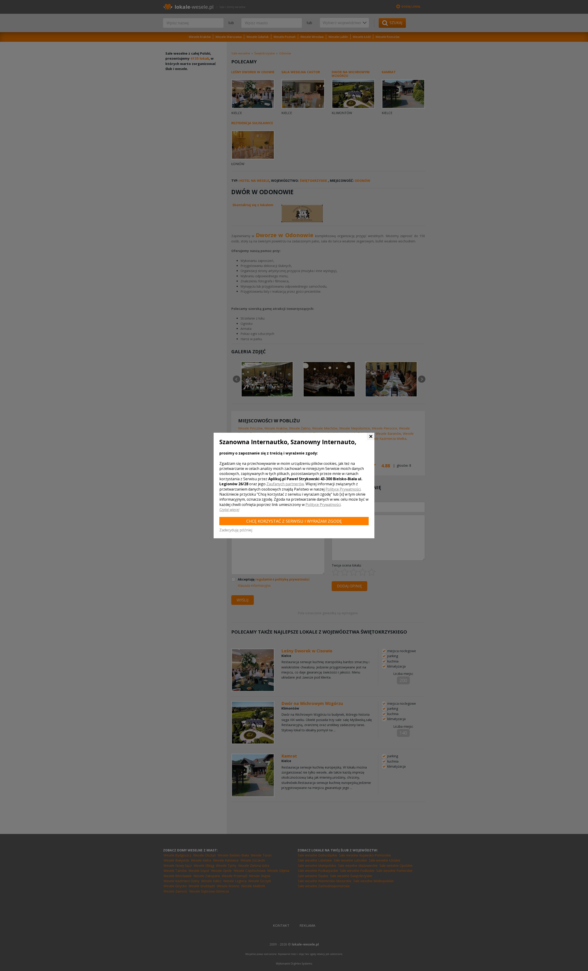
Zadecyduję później (235, 530)
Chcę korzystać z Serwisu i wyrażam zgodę (294, 521)
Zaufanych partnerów (285, 483)
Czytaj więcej (229, 509)
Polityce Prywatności (343, 489)
